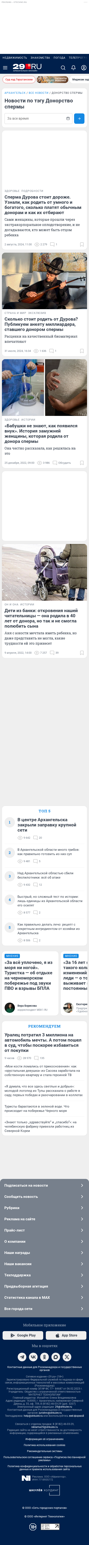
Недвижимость (15, 57)
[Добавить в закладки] (81, 244)
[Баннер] (52, 79)
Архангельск (15, 92)
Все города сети (18, 1309)
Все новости (39, 92)
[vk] (33, 1357)
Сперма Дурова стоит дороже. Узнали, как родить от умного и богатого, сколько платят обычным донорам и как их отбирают (43, 204)
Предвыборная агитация (26, 1286)
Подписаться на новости (26, 1185)
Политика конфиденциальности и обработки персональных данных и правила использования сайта (45, 1468)
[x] (67, 1357)
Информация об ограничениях (44, 1439)
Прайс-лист (14, 1230)
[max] (55, 1357)
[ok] (44, 1357)
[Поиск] (63, 68)
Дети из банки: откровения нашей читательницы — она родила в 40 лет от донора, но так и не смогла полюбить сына (41, 618)
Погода (59, 57)
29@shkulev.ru (63, 1406)
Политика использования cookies (44, 1445)
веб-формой (76, 1415)
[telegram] (22, 1357)
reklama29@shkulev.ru (44, 1427)
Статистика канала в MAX (27, 1297)
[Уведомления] (73, 68)
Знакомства (40, 57)
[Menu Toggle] (5, 68)
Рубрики (11, 1208)
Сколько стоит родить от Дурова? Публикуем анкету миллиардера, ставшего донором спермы (41, 324)
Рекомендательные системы (44, 1451)
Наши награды (17, 1252)
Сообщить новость (21, 1196)
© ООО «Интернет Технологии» (44, 1516)
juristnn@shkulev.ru (50, 1412)
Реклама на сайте (19, 1219)
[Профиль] (84, 68)
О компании (14, 1241)
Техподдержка (17, 1275)
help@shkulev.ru (33, 1415)
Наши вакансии (18, 1264)
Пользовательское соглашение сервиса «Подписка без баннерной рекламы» (44, 1459)
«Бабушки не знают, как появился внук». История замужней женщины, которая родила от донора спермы (41, 433)
